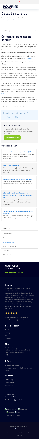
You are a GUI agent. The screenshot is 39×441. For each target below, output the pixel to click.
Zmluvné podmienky (11, 433)
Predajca (8, 339)
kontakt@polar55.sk (15, 400)
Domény (7, 330)
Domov (3, 17)
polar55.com (23, 427)
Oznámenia (6, 238)
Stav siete (6, 250)
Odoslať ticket (9, 383)
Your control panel (22, 17)
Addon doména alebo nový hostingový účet (17, 152)
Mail (6, 336)
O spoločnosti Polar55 (12, 365)
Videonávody (9, 380)
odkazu (29, 58)
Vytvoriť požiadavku (9, 255)
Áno (8, 117)
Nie (16, 117)
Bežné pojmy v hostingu (11, 166)
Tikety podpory (7, 233)
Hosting (7, 333)
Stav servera (9, 385)
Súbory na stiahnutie (9, 246)
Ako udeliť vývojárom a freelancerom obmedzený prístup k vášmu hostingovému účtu (17, 195)
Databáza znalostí (11, 17)
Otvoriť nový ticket (12, 137)
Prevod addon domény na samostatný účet (17, 179)
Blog (6, 355)
